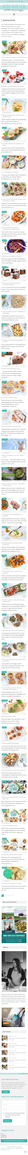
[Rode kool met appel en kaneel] (14, 246)
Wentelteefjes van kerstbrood (12, 426)
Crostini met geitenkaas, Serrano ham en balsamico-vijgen (14, 199)
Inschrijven (7, 1121)
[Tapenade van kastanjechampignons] (14, 620)
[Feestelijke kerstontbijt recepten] (14, 844)
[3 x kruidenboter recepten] (14, 162)
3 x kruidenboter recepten (10, 172)
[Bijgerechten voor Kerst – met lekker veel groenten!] (14, 473)
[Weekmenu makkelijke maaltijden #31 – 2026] (4, 1066)
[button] (14, 14)
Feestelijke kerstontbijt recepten (12, 854)
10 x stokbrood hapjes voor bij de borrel (14, 57)
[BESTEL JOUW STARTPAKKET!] (14, 924)
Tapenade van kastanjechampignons (14, 630)
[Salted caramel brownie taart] (14, 358)
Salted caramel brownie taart (11, 368)
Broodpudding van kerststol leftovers (14, 770)
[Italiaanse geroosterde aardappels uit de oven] (14, 330)
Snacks (5, 700)
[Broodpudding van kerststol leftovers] (14, 760)
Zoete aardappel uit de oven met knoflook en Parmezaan (12, 688)
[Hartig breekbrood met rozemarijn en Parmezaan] (14, 301)
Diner (4, 99)
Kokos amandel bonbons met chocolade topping (11, 283)
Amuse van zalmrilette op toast (12, 883)
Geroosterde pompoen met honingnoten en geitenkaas (11, 228)
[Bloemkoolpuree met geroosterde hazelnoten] (14, 532)
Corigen (7, 1149)
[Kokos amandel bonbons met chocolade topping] (14, 272)
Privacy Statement (11, 1148)
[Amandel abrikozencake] (14, 387)
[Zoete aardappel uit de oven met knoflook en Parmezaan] (14, 677)
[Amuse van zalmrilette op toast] (14, 873)
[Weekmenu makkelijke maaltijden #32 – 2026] (4, 1059)
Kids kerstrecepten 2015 (10, 825)
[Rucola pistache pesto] (14, 706)
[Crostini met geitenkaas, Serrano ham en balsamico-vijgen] (14, 189)
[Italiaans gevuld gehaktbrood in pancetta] (14, 504)
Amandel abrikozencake (10, 397)
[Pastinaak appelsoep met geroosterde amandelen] (14, 649)
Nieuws (5, 439)
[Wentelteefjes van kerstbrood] (14, 416)
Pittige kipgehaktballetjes (11, 743)
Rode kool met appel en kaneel (12, 256)
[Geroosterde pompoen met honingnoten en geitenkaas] (14, 217)
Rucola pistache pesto (9, 716)
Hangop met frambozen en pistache (13, 86)
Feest (4, 41)
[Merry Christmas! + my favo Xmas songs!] (14, 445)
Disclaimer (4, 1148)
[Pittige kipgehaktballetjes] (14, 733)
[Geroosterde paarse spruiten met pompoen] (14, 561)
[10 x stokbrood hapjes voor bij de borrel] (14, 47)
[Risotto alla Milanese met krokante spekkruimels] (14, 105)
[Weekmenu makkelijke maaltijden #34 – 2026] (4, 1045)
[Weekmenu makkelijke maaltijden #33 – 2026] (4, 1052)
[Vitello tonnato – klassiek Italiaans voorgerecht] (14, 589)
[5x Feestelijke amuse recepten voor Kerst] (14, 133)
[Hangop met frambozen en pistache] (14, 76)
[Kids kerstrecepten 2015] (14, 815)
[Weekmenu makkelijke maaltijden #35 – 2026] (4, 1037)
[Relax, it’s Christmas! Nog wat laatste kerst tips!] (14, 787)
